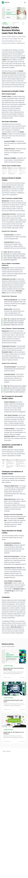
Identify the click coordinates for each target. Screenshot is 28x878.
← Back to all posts (6, 751)
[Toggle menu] (25, 2)
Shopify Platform (5, 23)
